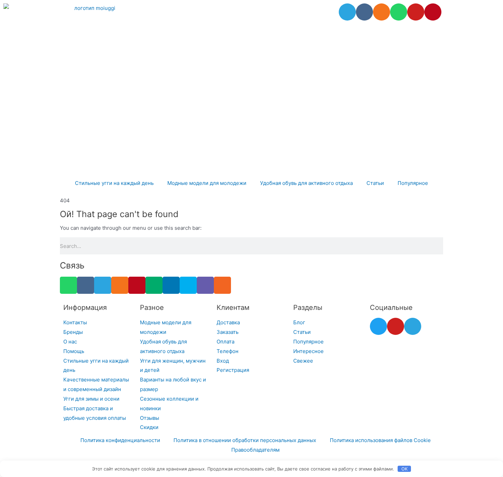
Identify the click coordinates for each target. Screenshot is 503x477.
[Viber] (205, 285)
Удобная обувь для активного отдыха (306, 183)
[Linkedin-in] (171, 285)
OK (404, 469)
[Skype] (188, 285)
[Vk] (364, 12)
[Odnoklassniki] (381, 12)
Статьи (375, 183)
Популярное (413, 183)
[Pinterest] (432, 12)
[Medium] (154, 285)
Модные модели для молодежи (206, 183)
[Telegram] (347, 12)
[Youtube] (415, 12)
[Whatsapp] (398, 12)
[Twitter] (378, 326)
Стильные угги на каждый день (114, 183)
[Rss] (222, 285)
